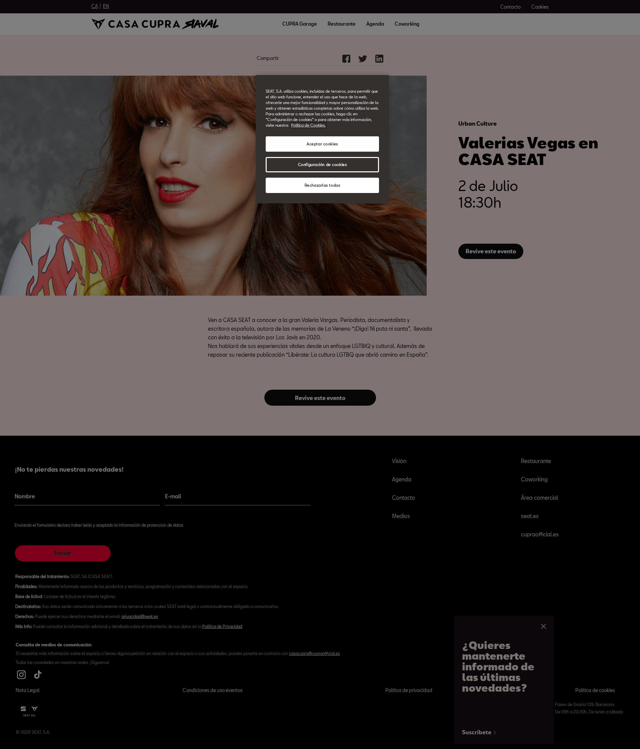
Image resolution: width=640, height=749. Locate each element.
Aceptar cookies (322, 144)
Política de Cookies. (308, 125)
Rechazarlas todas (322, 185)
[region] (322, 139)
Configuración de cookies (322, 164)
